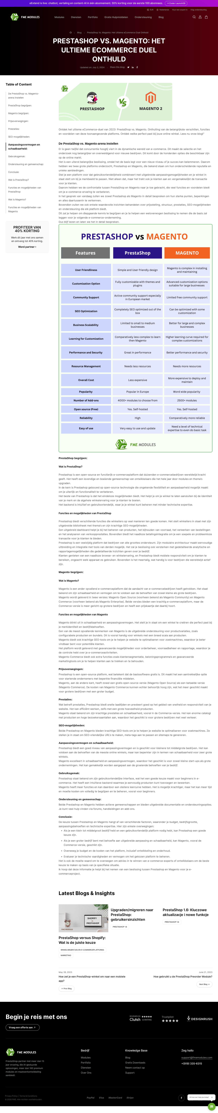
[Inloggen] (200, 17)
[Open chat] (211, 1106)
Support (129, 1072)
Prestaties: (13, 129)
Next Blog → (204, 984)
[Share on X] (128, 67)
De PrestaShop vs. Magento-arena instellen (23, 95)
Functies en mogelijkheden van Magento (24, 209)
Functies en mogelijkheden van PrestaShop (24, 189)
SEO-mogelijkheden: (19, 136)
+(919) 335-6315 (191, 1063)
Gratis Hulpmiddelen (116, 17)
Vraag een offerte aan (21, 1027)
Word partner (26, 246)
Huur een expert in (179, 10)
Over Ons (86, 1072)
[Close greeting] (211, 1097)
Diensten (76, 17)
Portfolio (93, 17)
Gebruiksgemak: (16, 156)
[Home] (71, 33)
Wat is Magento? (17, 199)
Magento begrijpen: (18, 113)
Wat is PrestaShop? (18, 180)
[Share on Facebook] (137, 67)
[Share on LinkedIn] (133, 67)
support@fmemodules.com (196, 1057)
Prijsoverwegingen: (18, 121)
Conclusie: (13, 172)
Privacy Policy (11, 1096)
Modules (59, 17)
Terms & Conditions (28, 1096)
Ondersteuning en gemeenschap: (26, 164)
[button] (194, 17)
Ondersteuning (143, 17)
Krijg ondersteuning (199, 10)
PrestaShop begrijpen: (20, 105)
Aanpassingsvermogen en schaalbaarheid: (24, 146)
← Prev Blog (66, 989)
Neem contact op (135, 1067)
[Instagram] (181, 1098)
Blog (161, 17)
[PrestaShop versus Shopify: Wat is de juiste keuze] (83, 918)
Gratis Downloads (135, 1062)
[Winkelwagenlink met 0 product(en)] (206, 17)
